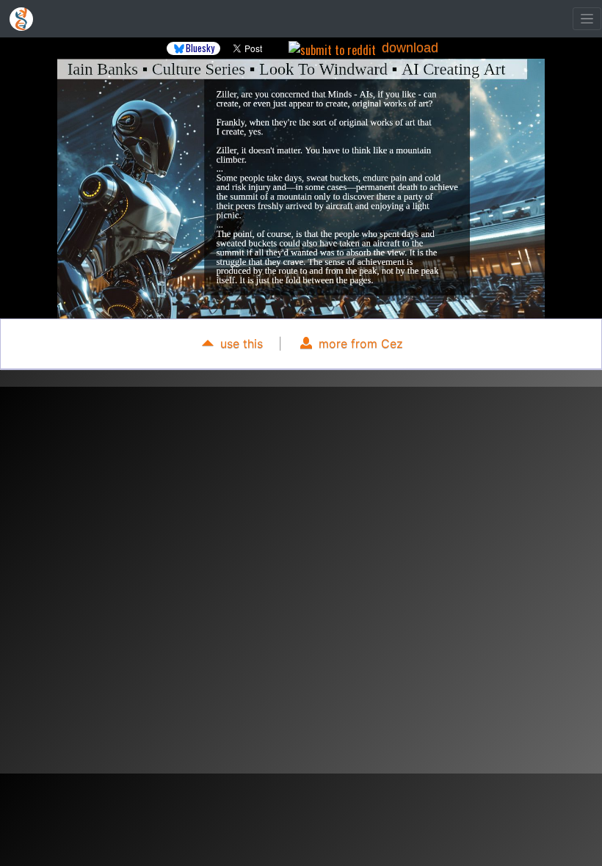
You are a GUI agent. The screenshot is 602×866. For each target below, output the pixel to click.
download (410, 47)
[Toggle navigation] (587, 18)
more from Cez (359, 343)
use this (240, 343)
